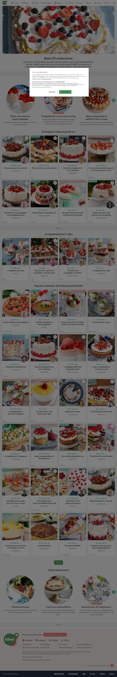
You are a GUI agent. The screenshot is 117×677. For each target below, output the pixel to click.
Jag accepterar (65, 92)
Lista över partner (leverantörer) (41, 87)
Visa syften (52, 91)
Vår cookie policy (46, 79)
